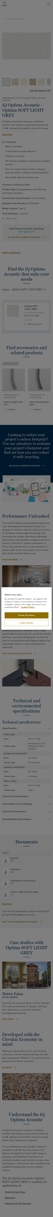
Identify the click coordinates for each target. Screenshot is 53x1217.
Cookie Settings (26, 623)
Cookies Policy (28, 607)
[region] (26, 608)
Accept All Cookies (26, 615)
